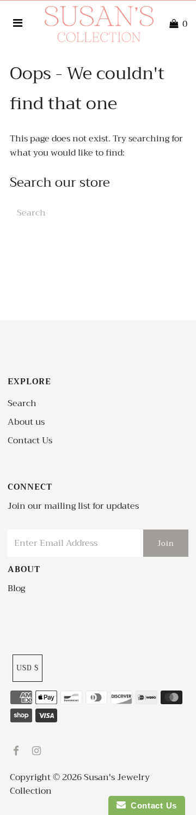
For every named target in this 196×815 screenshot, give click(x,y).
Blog (16, 588)
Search (22, 403)
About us (26, 422)
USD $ (27, 668)
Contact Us (30, 440)
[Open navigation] (18, 24)
